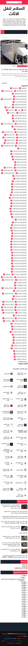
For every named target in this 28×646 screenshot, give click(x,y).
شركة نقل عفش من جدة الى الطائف (19, 244)
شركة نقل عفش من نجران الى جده (20, 271)
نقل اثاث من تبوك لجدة (8, 288)
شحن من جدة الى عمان (9, 132)
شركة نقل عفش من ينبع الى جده (20, 274)
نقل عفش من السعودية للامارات (20, 334)
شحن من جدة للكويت (22, 143)
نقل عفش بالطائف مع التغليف (20, 321)
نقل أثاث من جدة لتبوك (22, 293)
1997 (24, 617)
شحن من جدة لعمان (22, 137)
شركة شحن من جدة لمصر (21, 165)
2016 (24, 594)
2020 (24, 587)
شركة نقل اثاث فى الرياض (21, 167)
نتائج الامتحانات (11, 643)
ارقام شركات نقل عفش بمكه (21, 99)
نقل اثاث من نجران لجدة (22, 318)
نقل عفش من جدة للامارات (21, 359)
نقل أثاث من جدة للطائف (8, 307)
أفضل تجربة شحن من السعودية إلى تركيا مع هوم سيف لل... (13, 579)
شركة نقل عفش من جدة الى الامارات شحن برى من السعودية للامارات (11, 537)
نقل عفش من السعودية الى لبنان (20, 329)
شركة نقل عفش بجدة (22, 173)
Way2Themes (12, 634)
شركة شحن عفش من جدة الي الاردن (19, 151)
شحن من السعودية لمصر (21, 132)
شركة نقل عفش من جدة (21, 219)
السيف (18, 638)
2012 (24, 601)
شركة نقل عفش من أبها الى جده (20, 181)
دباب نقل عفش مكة (22, 113)
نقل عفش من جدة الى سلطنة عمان (19, 348)
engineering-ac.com (20, 568)
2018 (24, 591)
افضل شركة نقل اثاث (8, 99)
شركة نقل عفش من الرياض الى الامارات (19, 197)
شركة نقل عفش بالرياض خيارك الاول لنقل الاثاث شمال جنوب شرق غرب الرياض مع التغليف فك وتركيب (14, 522)
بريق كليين (24, 638)
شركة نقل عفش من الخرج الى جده (20, 189)
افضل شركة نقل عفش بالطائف (20, 107)
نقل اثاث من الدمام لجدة (9, 280)
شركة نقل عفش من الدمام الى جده (19, 192)
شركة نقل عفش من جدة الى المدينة (19, 249)
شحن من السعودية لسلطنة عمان (20, 126)
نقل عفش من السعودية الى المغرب (19, 323)
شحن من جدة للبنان (10, 140)
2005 (24, 612)
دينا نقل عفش (12, 113)
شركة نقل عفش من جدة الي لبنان (20, 260)
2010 (24, 605)
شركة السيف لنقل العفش (8, 145)
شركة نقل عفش (9, 167)
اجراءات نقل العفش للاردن (21, 91)
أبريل (23, 577)
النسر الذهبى (12, 641)
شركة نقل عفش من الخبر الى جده (20, 187)
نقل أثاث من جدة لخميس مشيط (20, 299)
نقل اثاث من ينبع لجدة (9, 318)
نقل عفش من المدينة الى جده (20, 337)
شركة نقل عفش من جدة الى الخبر (20, 233)
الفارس (3, 636)
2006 (24, 610)
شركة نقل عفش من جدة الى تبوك (20, 252)
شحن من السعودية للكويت (21, 129)
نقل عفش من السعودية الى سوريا (20, 326)
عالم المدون (20, 636)
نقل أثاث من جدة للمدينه (21, 310)
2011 (24, 603)
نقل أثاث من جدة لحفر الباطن (21, 296)
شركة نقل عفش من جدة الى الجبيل (19, 230)
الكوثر (6, 641)
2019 (24, 589)
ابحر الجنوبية (24, 88)
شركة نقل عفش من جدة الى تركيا (20, 255)
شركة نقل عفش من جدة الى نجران (20, 263)
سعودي (24, 566)
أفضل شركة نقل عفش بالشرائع (20, 104)
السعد (14, 638)
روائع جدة (19, 641)
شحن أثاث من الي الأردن (21, 124)
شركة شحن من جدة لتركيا (21, 162)
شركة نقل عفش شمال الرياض (20, 176)
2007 (24, 608)
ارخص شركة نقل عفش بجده (21, 96)
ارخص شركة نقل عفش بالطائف (20, 93)
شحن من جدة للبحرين (22, 140)
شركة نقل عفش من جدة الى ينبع (20, 266)
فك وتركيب (8, 274)
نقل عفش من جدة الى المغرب (20, 343)
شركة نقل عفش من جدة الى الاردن (20, 225)
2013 (24, 599)
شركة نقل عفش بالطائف (8, 170)
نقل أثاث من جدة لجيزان (9, 293)
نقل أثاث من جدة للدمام (9, 304)
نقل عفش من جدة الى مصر (21, 356)
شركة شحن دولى (23, 148)
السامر (25, 110)
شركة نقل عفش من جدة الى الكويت (19, 247)
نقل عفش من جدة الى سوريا (21, 351)
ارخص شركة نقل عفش (8, 91)
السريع (7, 636)
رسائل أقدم (4, 83)
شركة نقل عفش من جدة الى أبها (20, 222)
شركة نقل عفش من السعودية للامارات (19, 208)
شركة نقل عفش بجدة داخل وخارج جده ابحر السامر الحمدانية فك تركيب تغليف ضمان (15, 512)
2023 (24, 585)
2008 (24, 606)
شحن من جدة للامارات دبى (10, 137)
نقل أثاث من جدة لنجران (8, 310)
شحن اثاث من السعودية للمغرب (20, 118)
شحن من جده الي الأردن (22, 145)
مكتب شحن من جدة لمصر (21, 277)
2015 (24, 596)
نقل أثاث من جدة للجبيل (22, 66)
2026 (24, 576)
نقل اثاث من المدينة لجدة (21, 288)
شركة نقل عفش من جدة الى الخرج (20, 236)
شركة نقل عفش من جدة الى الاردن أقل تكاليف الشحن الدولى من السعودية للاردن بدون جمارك (11, 506)
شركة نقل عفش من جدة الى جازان (20, 258)
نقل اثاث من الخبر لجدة (22, 280)
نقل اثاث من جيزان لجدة (9, 312)
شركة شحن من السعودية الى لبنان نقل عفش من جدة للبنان (10, 527)
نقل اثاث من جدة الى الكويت (21, 291)
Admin (24, 565)
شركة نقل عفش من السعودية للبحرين (19, 211)
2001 (24, 615)
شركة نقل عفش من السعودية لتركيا (19, 203)
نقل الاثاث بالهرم (23, 533)
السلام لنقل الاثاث (14, 11)
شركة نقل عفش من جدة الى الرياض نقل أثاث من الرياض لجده (10, 550)
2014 (24, 598)
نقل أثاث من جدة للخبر (9, 302)
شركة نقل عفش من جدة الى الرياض (19, 241)
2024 (24, 584)
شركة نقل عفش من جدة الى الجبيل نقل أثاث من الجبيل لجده (14, 70)
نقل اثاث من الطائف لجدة (21, 285)
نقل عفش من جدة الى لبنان (21, 354)
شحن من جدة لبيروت (22, 134)
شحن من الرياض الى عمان (8, 124)
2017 (24, 593)
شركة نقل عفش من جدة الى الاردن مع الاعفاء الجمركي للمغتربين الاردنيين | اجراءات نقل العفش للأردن (11, 544)
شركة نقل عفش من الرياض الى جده (19, 200)
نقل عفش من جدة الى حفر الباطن (20, 345)
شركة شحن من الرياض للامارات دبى (19, 154)
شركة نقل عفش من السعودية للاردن (19, 206)
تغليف (19, 110)
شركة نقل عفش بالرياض (21, 170)
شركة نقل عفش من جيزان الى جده (20, 269)
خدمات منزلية (10, 110)
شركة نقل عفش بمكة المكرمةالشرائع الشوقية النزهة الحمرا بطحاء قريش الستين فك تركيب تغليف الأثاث (14, 517)
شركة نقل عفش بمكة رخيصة (9, 173)
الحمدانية (9, 107)
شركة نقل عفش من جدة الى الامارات (19, 228)
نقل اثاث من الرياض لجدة (21, 282)
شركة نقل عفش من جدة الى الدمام (19, 239)
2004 (24, 613)
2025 (24, 582)
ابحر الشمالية (15, 88)
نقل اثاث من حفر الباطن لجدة (21, 315)
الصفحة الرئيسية (22, 362)
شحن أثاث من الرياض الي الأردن (20, 115)
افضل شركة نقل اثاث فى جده (20, 102)
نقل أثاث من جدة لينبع (22, 312)
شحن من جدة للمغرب (10, 143)
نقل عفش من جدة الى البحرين (20, 340)
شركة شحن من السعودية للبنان (20, 159)
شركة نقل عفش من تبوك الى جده (20, 217)
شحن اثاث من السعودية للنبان (20, 121)
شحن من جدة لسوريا (10, 134)
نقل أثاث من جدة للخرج (22, 304)
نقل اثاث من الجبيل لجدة (8, 277)
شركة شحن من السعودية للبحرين (20, 156)
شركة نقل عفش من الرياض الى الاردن (19, 195)
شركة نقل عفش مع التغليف (21, 178)
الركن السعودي (8, 638)
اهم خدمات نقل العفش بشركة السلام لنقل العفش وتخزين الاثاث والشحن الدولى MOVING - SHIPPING (14, 556)
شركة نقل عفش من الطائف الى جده (19, 214)
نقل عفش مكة (8, 321)
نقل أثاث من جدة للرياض (21, 307)
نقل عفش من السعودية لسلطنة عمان (19, 332)
